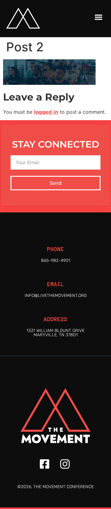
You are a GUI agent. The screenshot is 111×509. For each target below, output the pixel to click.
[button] (98, 17)
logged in (46, 112)
